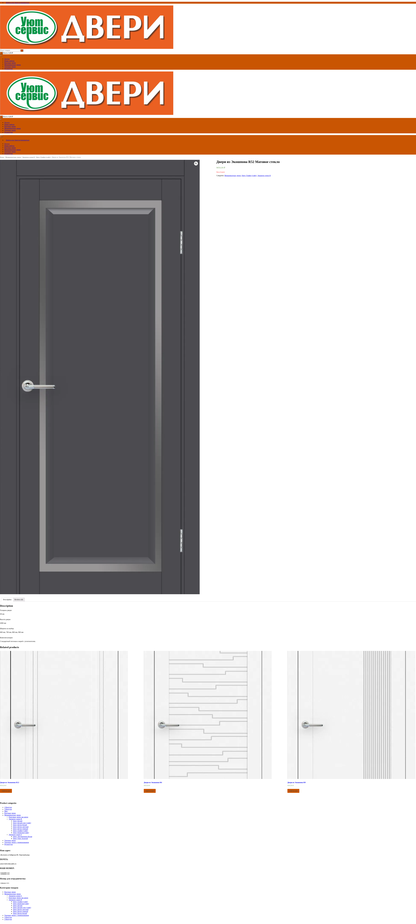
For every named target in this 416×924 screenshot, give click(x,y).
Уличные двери (10, 67)
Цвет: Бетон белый (20, 825)
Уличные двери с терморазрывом (16, 842)
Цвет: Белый (17, 821)
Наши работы (9, 61)
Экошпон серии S (15, 835)
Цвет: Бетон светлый (20, 827)
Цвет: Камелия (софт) (21, 833)
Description (7, 599)
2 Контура (8, 807)
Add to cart (6, 791)
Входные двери (10, 63)
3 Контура (8, 809)
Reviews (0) (19, 599)
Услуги (7, 59)
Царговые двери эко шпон (18, 817)
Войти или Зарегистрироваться (17, 3)
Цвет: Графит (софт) (43, 157)
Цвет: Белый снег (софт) (22, 823)
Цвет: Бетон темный (20, 829)
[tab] (7, 600)
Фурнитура (8, 69)
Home (2, 157)
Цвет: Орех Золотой (20, 838)
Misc (6, 811)
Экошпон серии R (28, 157)
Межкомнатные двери (12, 65)
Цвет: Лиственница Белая (22, 836)
